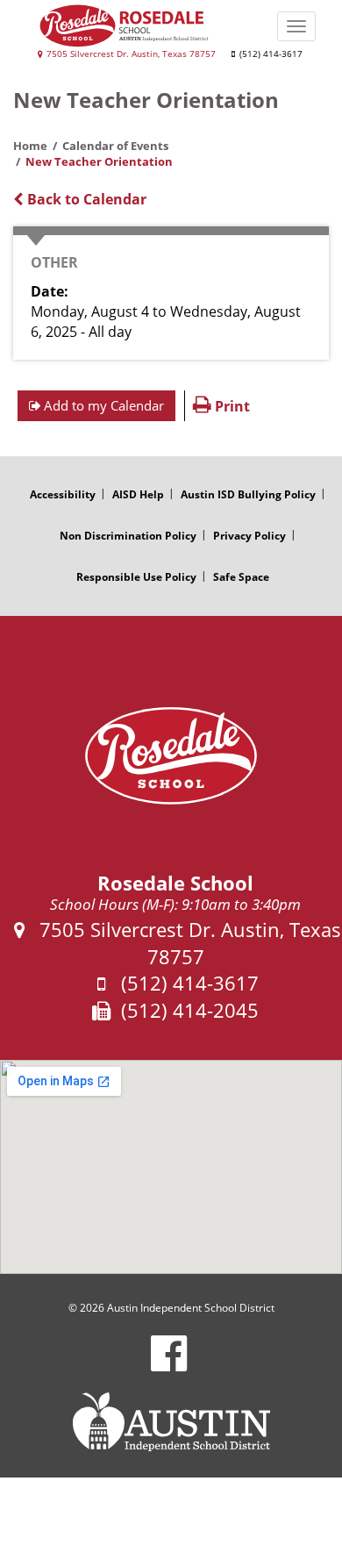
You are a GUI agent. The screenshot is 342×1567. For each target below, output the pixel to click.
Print (230, 406)
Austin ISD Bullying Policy (248, 494)
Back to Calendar (85, 199)
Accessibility (63, 494)
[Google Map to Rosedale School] (171, 1167)
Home (30, 146)
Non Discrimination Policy (128, 535)
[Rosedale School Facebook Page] (169, 1364)
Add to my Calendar (102, 405)
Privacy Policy (249, 535)
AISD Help (138, 494)
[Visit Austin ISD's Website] (171, 1422)
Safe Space (241, 576)
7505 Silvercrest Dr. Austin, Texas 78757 (130, 54)
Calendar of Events (115, 146)
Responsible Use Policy (136, 576)
